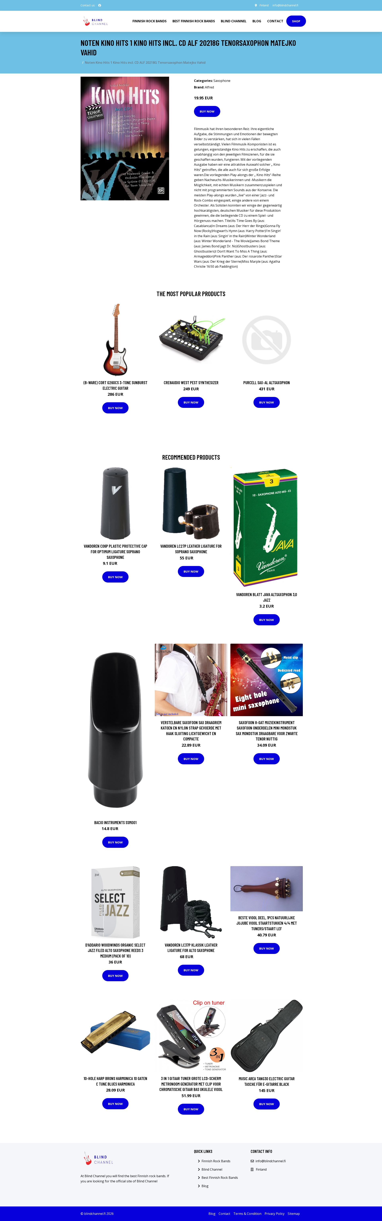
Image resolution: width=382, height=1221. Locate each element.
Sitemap (294, 1213)
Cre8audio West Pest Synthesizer (191, 382)
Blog (256, 21)
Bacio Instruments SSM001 (115, 822)
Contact (275, 21)
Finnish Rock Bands (150, 21)
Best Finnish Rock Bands (193, 21)
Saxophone (221, 80)
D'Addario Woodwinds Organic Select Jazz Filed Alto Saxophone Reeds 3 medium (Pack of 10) (115, 950)
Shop (296, 21)
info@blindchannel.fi (285, 5)
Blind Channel (234, 21)
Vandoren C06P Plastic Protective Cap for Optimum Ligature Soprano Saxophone (115, 551)
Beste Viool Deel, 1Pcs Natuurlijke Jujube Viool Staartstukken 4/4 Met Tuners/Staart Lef (266, 923)
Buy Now (207, 111)
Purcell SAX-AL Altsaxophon (266, 382)
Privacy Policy (275, 1213)
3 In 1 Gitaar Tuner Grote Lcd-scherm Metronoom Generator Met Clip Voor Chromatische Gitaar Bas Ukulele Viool (191, 1084)
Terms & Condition (247, 1213)
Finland (264, 5)
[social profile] (100, 5)
